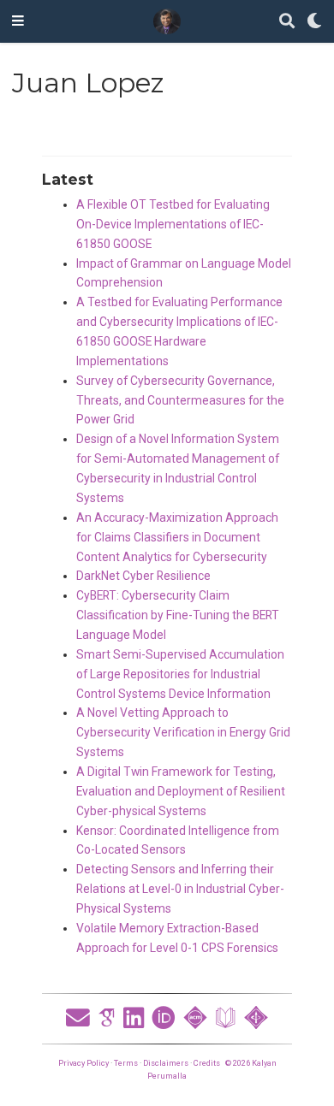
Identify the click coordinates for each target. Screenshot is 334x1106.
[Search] (287, 22)
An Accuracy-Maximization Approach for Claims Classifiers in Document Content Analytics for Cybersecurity (177, 537)
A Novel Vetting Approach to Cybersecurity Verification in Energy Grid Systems (183, 732)
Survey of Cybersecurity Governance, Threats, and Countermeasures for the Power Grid (180, 400)
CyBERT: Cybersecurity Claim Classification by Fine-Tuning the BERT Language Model (177, 615)
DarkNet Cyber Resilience (143, 576)
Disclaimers (165, 1063)
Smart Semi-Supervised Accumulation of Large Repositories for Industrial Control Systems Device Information (180, 674)
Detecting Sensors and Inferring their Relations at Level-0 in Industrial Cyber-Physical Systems (180, 888)
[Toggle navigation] (18, 21)
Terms (126, 1063)
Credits (207, 1063)
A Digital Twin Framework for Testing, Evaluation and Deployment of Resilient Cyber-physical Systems (180, 791)
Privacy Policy (83, 1063)
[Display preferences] (314, 22)
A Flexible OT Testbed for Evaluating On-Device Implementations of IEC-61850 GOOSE (173, 224)
